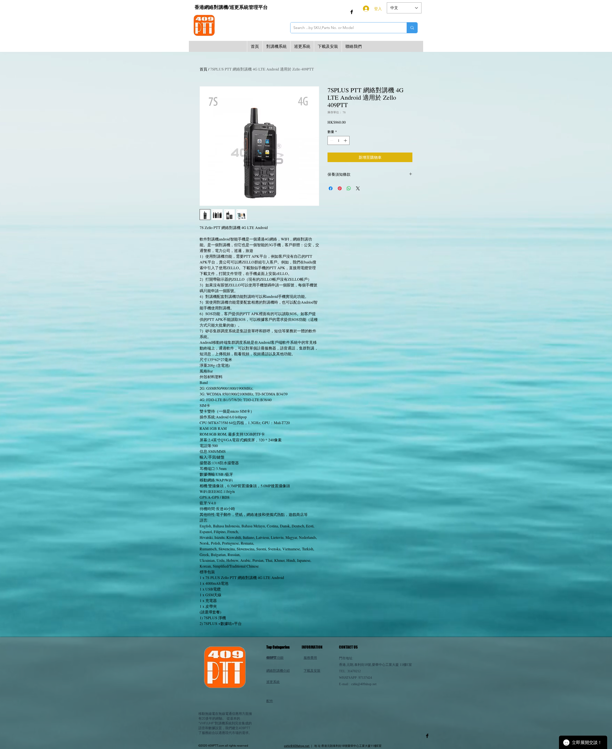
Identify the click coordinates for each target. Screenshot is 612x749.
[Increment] (346, 140)
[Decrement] (331, 140)
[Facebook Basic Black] (352, 12)
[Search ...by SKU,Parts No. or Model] (412, 27)
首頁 (203, 68)
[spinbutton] (338, 140)
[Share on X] (358, 188)
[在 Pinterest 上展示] (340, 188)
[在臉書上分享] (330, 188)
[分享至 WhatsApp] (349, 188)
